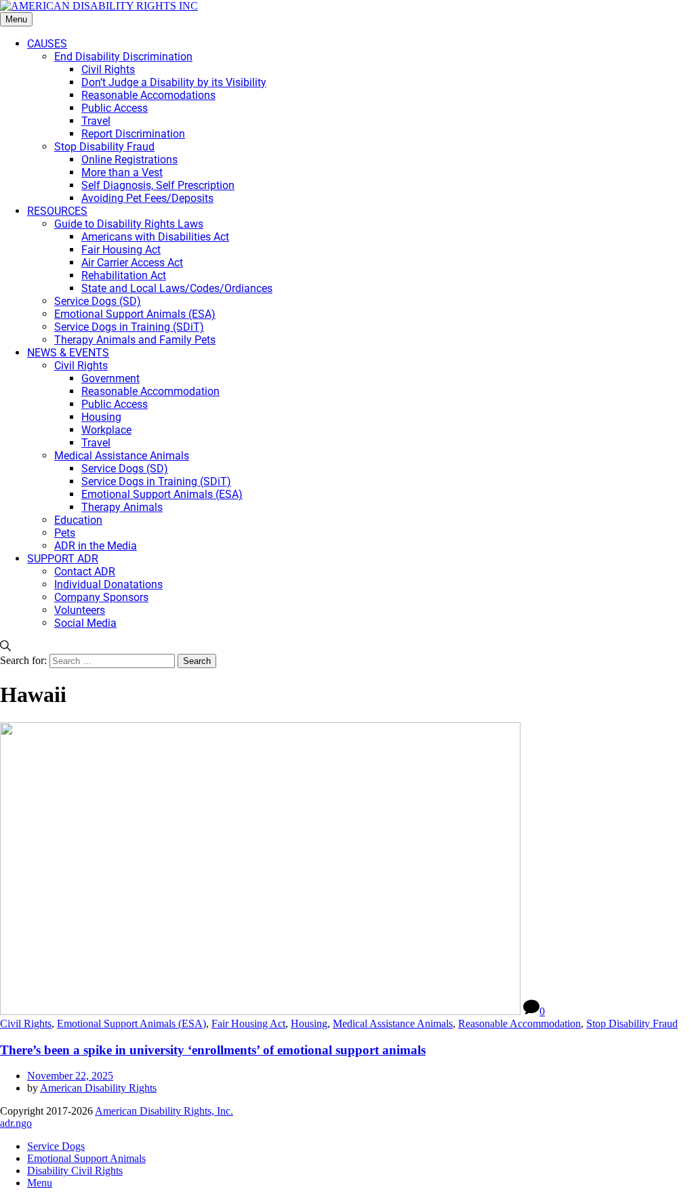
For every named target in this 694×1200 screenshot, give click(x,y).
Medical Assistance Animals (393, 1023)
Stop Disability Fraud (632, 1023)
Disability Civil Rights (75, 1170)
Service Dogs (56, 1146)
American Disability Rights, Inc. (164, 1111)
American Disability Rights (98, 1088)
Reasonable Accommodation (519, 1023)
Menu (16, 19)
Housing (309, 1023)
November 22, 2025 (70, 1075)
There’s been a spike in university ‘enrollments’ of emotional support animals (213, 1050)
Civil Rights (26, 1023)
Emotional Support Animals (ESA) (131, 1023)
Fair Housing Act (248, 1023)
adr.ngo (16, 1123)
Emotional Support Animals (86, 1158)
